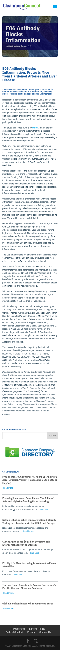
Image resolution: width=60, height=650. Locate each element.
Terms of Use (18, 628)
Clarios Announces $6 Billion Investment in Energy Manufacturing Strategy (26, 543)
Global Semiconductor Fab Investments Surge (27, 603)
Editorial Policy (37, 628)
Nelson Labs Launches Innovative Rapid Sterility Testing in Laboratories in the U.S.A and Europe (29, 521)
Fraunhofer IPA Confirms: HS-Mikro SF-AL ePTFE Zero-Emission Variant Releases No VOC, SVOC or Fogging (29, 480)
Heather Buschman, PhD (20, 46)
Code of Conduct (14, 632)
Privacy (31, 632)
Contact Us (45, 632)
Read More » (8, 488)
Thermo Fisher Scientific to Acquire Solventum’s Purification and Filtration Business (29, 586)
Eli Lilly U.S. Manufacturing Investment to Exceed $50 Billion (29, 565)
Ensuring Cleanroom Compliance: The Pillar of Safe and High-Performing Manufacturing (28, 500)
